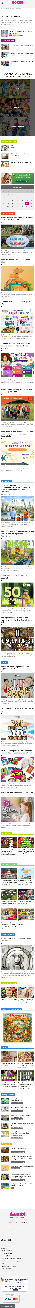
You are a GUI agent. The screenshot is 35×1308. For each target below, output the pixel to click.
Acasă (2, 8)
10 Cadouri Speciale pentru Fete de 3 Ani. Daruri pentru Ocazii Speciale (25, 1065)
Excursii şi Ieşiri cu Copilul (8, 519)
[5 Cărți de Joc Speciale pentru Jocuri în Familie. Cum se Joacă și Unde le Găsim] (17, 769)
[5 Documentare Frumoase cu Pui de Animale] (5, 1150)
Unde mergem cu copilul (7, 606)
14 (22, 200)
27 (3, 194)
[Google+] (8, 1227)
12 (12, 200)
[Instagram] (13, 1227)
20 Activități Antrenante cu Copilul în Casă (22, 1166)
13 (17, 200)
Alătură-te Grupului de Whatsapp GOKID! (12, 1261)
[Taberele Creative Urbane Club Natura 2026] (17, 278)
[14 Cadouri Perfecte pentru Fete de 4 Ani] (9, 1056)
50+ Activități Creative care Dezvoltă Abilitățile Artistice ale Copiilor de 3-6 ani (25, 1001)
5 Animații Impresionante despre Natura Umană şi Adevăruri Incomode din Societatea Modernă (21, 1133)
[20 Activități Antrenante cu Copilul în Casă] (5, 1168)
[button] (32, 3)
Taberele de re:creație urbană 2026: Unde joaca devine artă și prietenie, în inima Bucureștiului (17, 434)
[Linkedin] (17, 1227)
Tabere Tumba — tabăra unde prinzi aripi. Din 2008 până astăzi (17, 391)
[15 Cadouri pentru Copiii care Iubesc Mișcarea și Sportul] (17, 685)
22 (27, 203)
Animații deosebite (8, 1095)
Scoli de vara (5, 290)
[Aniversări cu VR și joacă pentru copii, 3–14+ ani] (5, 63)
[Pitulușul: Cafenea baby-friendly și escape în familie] (5, 55)
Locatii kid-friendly (8, 41)
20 (17, 203)
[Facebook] (4, 1227)
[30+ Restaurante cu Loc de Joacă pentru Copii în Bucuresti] (26, 914)
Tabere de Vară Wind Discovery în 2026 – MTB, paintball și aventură (17, 219)
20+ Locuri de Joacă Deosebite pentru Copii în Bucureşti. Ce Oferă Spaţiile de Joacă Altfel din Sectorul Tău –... (8, 924)
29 (12, 194)
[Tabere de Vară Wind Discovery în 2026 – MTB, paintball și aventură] (17, 236)
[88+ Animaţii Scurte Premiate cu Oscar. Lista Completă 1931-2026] (5, 1118)
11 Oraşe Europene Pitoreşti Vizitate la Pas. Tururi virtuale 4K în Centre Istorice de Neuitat (16, 620)
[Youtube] (19, 1231)
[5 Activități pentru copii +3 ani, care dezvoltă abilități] (9, 992)
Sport (16, 8)
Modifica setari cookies (8, 1306)
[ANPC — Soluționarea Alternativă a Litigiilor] (17, 1280)
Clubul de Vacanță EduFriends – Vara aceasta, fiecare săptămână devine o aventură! (15, 346)
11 (8, 200)
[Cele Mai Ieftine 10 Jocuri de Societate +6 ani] (17, 727)
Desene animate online (17, 1103)
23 (31, 203)
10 (3, 200)
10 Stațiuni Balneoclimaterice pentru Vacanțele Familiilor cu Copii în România (9, 882)
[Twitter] (15, 1231)
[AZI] (17, 88)
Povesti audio (5, 969)
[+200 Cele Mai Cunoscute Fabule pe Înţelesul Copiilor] (5, 156)
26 (12, 206)
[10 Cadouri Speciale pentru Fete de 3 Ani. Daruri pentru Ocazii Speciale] (26, 1056)
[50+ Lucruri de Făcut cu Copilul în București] (17, 595)
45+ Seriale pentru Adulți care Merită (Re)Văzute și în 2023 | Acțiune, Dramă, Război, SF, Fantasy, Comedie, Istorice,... (21, 1176)
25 (8, 206)
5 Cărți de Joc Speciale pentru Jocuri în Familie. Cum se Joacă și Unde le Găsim (16, 752)
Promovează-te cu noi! (7, 1253)
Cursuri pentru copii (9, 8)
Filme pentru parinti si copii (17, 1152)
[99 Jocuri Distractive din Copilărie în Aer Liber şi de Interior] (5, 164)
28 (8, 194)
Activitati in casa (15, 1168)
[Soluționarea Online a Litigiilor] (17, 1288)
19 (12, 203)
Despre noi (4, 1248)
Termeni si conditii (6, 1269)
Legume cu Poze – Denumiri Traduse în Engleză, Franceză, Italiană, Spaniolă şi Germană (26, 851)
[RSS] (30, 1227)
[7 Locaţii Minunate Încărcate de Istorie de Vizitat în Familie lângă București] (9, 894)
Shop (2, 1263)
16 (31, 200)
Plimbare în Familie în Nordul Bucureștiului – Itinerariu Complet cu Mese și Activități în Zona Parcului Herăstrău (15, 488)
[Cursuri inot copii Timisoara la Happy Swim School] (4, 33)
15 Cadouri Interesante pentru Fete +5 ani (17, 793)
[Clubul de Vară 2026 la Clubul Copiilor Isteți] (17, 320)
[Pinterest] (25, 1227)
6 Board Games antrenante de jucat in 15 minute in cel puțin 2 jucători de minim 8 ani (9, 1084)
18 (8, 203)
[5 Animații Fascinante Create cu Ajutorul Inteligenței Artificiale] (5, 1101)
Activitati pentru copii (9, 141)
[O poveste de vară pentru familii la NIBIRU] (5, 47)
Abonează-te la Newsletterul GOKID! (11, 1258)
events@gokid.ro (22, 1222)
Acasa (2, 1245)
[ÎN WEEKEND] (17, 107)
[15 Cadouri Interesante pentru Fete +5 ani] (17, 809)
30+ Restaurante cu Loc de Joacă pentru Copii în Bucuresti (25, 922)
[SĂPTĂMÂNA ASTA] (17, 126)
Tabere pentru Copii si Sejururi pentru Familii (12, 248)
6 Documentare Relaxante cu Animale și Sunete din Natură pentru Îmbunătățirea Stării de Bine (21, 1158)
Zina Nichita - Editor (6, 494)
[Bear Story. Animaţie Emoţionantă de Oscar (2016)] (5, 1126)
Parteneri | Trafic (5, 1256)
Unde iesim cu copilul (9, 864)
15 (27, 200)
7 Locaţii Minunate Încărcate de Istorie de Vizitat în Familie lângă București (8, 903)
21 (22, 203)
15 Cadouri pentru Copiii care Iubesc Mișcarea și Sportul (15, 668)
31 (22, 194)
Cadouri (3, 697)
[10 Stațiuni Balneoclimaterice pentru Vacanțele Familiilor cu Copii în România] (9, 873)
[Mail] (21, 1227)
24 (3, 206)
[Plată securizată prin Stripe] (11, 1297)
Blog (12, 1188)
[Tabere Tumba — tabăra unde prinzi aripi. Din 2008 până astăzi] (17, 408)
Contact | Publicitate (6, 1251)
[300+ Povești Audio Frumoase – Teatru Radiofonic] (5, 148)
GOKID (22, 35)
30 (17, 194)
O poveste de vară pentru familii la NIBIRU (22, 45)
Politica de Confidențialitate (8, 1266)
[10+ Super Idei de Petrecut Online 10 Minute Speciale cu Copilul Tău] (5, 1186)
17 (3, 203)
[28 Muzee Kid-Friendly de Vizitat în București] (26, 894)
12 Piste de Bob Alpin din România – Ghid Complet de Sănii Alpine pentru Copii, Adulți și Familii (17, 534)
